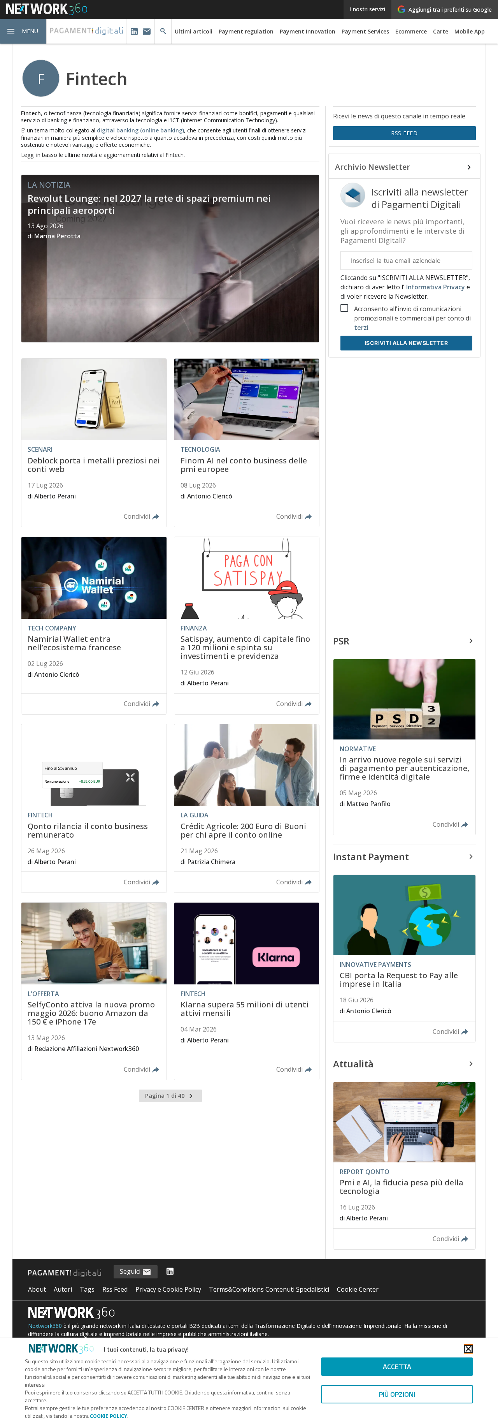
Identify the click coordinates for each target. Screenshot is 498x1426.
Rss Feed (115, 1289)
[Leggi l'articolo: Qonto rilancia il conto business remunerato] (93, 808)
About (37, 1289)
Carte (440, 31)
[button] (23, 31)
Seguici (131, 1271)
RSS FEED (404, 133)
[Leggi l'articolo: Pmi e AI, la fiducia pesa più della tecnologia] (404, 1165)
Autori (63, 1289)
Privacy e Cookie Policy (168, 1289)
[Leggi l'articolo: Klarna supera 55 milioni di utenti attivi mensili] (246, 991)
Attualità (353, 1063)
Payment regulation (246, 31)
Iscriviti (406, 343)
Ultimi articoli (193, 31)
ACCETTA (397, 1366)
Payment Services (365, 31)
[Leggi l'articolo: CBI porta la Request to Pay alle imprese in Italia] (404, 958)
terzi (361, 327)
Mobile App (469, 31)
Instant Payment (371, 856)
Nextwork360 (45, 1325)
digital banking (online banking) (140, 130)
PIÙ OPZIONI (397, 1394)
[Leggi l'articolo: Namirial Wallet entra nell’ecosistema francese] (93, 625)
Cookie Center (358, 1289)
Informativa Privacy (435, 287)
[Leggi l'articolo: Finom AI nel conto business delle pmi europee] (246, 443)
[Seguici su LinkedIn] (170, 1271)
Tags (87, 1289)
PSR (341, 640)
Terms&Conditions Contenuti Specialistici (269, 1289)
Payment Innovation (307, 31)
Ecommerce (411, 31)
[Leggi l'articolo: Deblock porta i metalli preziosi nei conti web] (93, 443)
